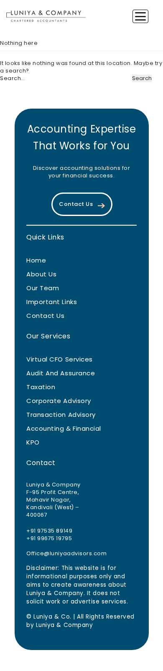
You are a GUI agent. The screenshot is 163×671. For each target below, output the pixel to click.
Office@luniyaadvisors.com (66, 553)
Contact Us (76, 204)
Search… (12, 78)
